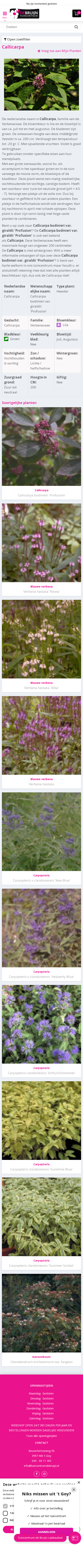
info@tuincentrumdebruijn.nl (41, 1466)
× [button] (78, 1482)
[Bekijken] (76, 13)
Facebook (37, 1474)
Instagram (44, 1474)
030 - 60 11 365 (41, 1461)
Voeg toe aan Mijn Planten (61, 51)
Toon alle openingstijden (41, 1436)
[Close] (74, 1490)
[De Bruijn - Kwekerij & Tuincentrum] (24, 13)
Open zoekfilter (18, 39)
